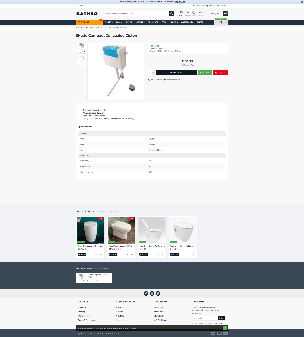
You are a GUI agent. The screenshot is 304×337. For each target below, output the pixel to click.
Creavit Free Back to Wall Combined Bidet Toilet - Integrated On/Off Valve (152, 246)
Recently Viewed (84, 268)
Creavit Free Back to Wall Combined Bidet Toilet (91, 246)
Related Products (85, 212)
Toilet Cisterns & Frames (94, 27)
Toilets (81, 27)
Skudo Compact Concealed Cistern (98, 275)
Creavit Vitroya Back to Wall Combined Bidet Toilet (122, 246)
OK (225, 328)
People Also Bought (107, 212)
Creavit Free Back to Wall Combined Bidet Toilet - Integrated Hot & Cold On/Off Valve (183, 246)
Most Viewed (101, 268)
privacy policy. (131, 328)
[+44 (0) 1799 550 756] (221, 22)
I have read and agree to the (208, 323)
